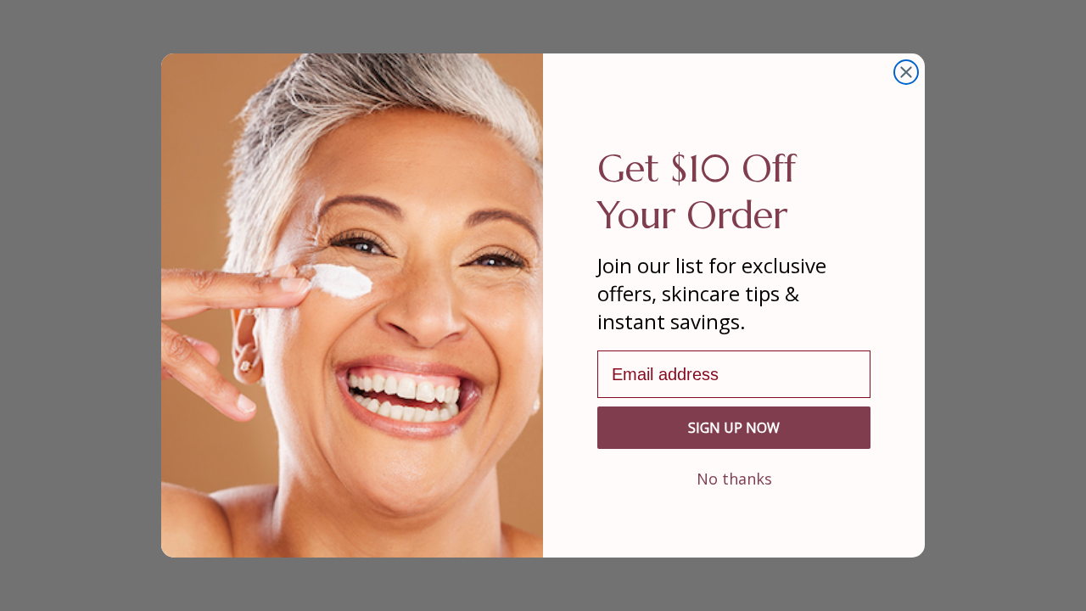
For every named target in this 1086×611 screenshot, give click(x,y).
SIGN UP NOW (734, 427)
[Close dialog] (906, 72)
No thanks (734, 478)
